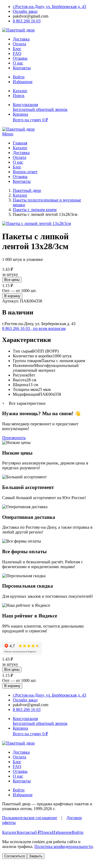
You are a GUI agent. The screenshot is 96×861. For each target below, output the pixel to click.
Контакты (22, 68)
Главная (20, 143)
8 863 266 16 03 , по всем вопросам (34, 328)
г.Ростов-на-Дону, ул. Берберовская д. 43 (49, 6)
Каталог (20, 147)
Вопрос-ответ (25, 171)
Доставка (21, 39)
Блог (17, 48)
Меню (7, 134)
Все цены (11, 280)
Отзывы (20, 58)
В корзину (12, 296)
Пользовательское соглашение (29, 817)
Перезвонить (14, 437)
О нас (18, 63)
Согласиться (14, 856)
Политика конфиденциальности (63, 846)
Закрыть (35, 856)
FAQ (17, 53)
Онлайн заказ (25, 11)
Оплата (19, 44)
